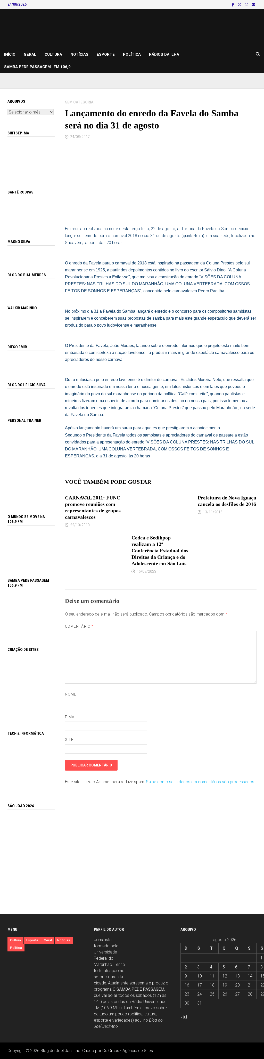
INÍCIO (9, 54)
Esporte (106, 54)
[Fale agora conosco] (31, 686)
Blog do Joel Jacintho (60, 1050)
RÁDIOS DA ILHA (164, 54)
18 (212, 985)
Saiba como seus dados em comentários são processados (200, 781)
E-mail (71, 717)
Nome (70, 694)
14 (250, 976)
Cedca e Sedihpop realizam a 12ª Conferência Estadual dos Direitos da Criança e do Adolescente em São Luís (159, 550)
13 (237, 976)
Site (69, 740)
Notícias (79, 54)
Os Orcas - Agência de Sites (127, 1050)
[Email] (253, 4)
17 (199, 985)
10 (199, 976)
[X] (240, 4)
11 (212, 976)
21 (250, 985)
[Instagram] (247, 4)
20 (237, 985)
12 (224, 976)
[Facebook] (233, 4)
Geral (30, 54)
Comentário (79, 626)
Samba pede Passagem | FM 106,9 (37, 66)
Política (132, 54)
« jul (183, 1017)
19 (224, 985)
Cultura (53, 54)
